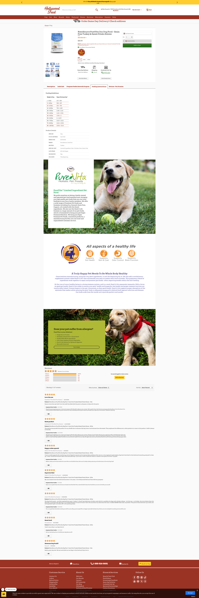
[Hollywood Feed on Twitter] (141, 581)
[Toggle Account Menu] (141, 10)
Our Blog (79, 584)
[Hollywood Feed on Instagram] (138, 577)
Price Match (53, 588)
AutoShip (52, 586)
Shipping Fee (53, 582)
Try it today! (76, 347)
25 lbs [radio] (88, 59)
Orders (51, 578)
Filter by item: (93, 387)
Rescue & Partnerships (110, 586)
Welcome (79, 576)
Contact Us (53, 576)
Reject (193, 596)
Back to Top (146, 564)
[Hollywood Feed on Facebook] (134, 577)
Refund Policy (53, 580)
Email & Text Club (109, 576)
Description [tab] (51, 86)
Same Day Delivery (109, 582)
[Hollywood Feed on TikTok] (145, 577)
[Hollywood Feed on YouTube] (134, 581)
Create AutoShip (131, 41)
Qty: (124, 37)
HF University (80, 582)
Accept (190, 593)
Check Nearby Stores (105, 78)
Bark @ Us (125, 564)
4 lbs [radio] (80, 59)
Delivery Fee (53, 584)
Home (46, 25)
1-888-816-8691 (100, 563)
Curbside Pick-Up (108, 584)
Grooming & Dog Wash (110, 580)
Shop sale (112, 1)
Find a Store (107, 578)
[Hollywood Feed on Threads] (145, 581)
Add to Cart (137, 45)
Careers (78, 580)
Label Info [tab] (61, 86)
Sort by (138, 387)
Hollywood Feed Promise (84, 588)
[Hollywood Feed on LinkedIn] (141, 577)
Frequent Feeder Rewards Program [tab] (78, 86)
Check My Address (83, 78)
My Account (136, 10)
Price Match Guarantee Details (87, 47)
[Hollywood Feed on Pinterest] (138, 581)
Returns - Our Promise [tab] (116, 86)
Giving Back (80, 586)
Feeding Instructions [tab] (99, 86)
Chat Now (76, 564)
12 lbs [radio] (84, 59)
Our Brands (80, 578)
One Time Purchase (129, 33)
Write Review (119, 377)
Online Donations (109, 588)
